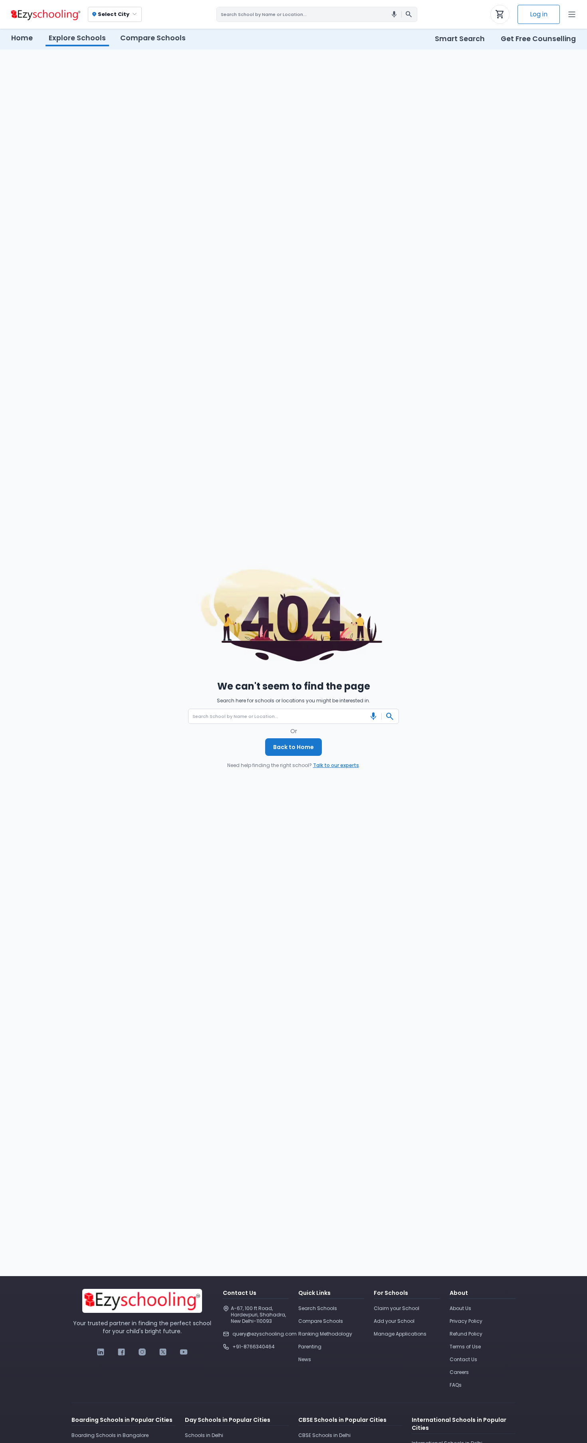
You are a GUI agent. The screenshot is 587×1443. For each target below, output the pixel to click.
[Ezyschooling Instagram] (142, 1352)
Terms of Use (465, 1346)
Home (22, 38)
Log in (538, 14)
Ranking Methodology (325, 1333)
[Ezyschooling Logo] (44, 14)
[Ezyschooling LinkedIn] (100, 1352)
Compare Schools (320, 1321)
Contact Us (463, 1359)
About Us (460, 1308)
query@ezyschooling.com (260, 1333)
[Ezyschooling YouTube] (183, 1352)
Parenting (309, 1346)
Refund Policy (466, 1333)
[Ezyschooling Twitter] (163, 1352)
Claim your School (396, 1308)
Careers (459, 1372)
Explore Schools (77, 38)
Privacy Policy (466, 1321)
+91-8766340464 (253, 1346)
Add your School (394, 1321)
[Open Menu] (572, 14)
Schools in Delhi (204, 1435)
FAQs (456, 1385)
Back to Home (293, 747)
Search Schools (317, 1308)
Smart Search (460, 39)
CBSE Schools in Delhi (324, 1435)
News (304, 1359)
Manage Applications (400, 1333)
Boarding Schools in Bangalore (110, 1435)
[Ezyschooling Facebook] (121, 1352)
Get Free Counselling (538, 39)
